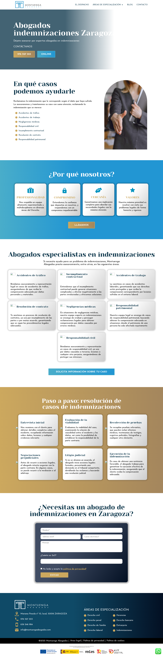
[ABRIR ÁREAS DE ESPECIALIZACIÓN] (122, 4)
